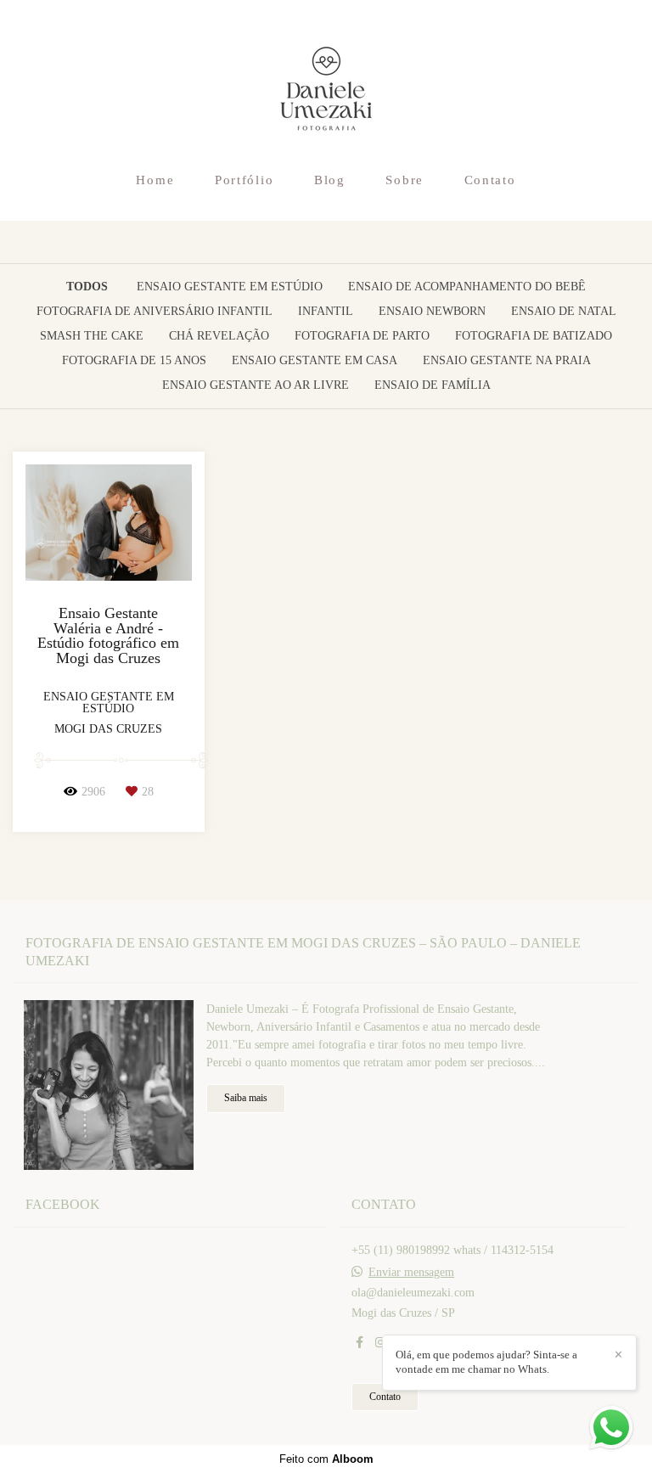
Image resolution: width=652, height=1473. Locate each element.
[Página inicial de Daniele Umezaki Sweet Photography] (326, 80)
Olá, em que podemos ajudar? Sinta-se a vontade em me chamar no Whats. (486, 1361)
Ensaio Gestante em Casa (314, 361)
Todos (87, 287)
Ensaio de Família (432, 385)
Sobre (404, 180)
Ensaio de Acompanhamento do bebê (467, 287)
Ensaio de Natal (563, 312)
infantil (325, 312)
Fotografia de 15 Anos (134, 361)
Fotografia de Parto (362, 336)
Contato (490, 180)
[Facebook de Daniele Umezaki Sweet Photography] (359, 1342)
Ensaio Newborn (432, 312)
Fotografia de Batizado (533, 336)
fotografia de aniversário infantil (155, 312)
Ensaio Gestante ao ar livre (255, 385)
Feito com (326, 1459)
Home (155, 180)
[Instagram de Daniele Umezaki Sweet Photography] (380, 1342)
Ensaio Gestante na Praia (507, 361)
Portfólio (244, 180)
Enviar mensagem (411, 1273)
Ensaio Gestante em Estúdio (230, 287)
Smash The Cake (91, 336)
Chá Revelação (219, 336)
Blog (330, 180)
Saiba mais (245, 1098)
